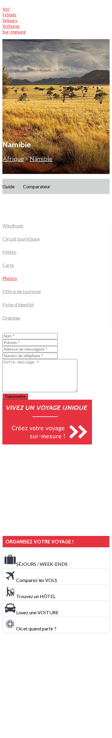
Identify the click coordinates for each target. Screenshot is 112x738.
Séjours (9, 20)
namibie (41, 158)
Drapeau (11, 317)
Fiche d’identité (18, 304)
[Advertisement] (47, 490)
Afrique (13, 158)
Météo (9, 252)
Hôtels (9, 14)
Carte (8, 265)
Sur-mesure (14, 31)
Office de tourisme (21, 291)
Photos (9, 278)
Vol (5, 9)
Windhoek (13, 225)
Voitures (11, 26)
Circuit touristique (21, 239)
